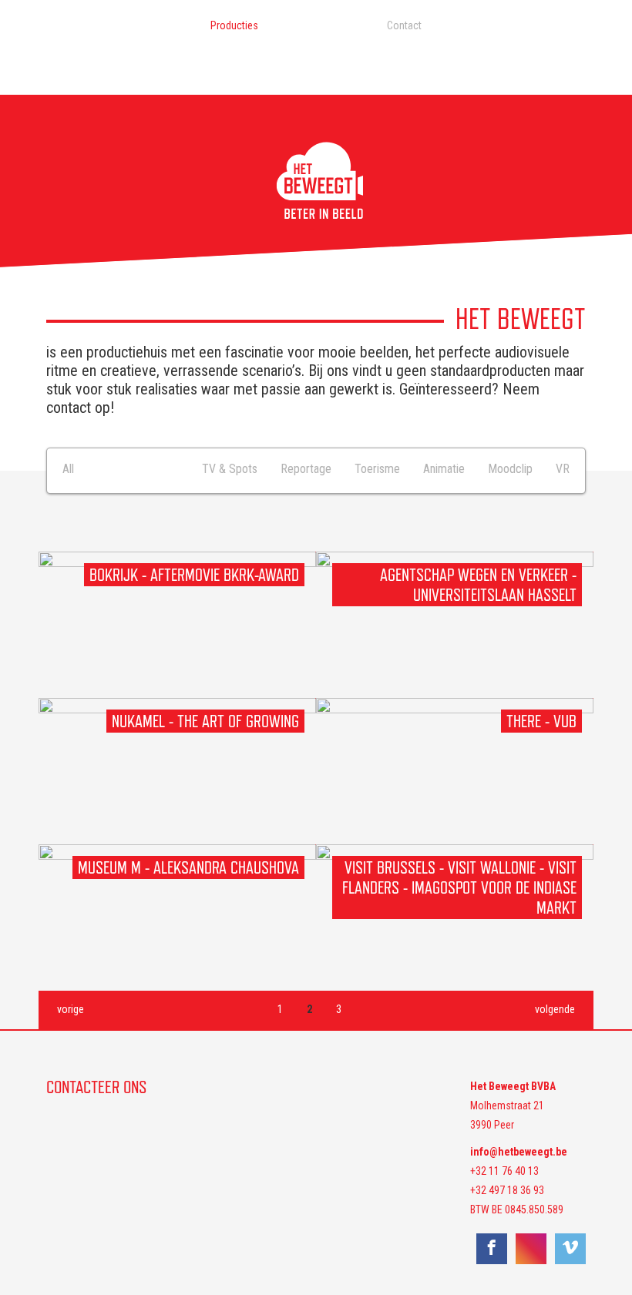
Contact (404, 25)
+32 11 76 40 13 (504, 1171)
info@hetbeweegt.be (518, 1152)
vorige (70, 1009)
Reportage (306, 468)
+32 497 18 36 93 (507, 1190)
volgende (555, 1009)
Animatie (444, 468)
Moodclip (510, 468)
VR (563, 468)
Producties (234, 25)
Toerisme (377, 468)
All (68, 468)
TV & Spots (229, 468)
